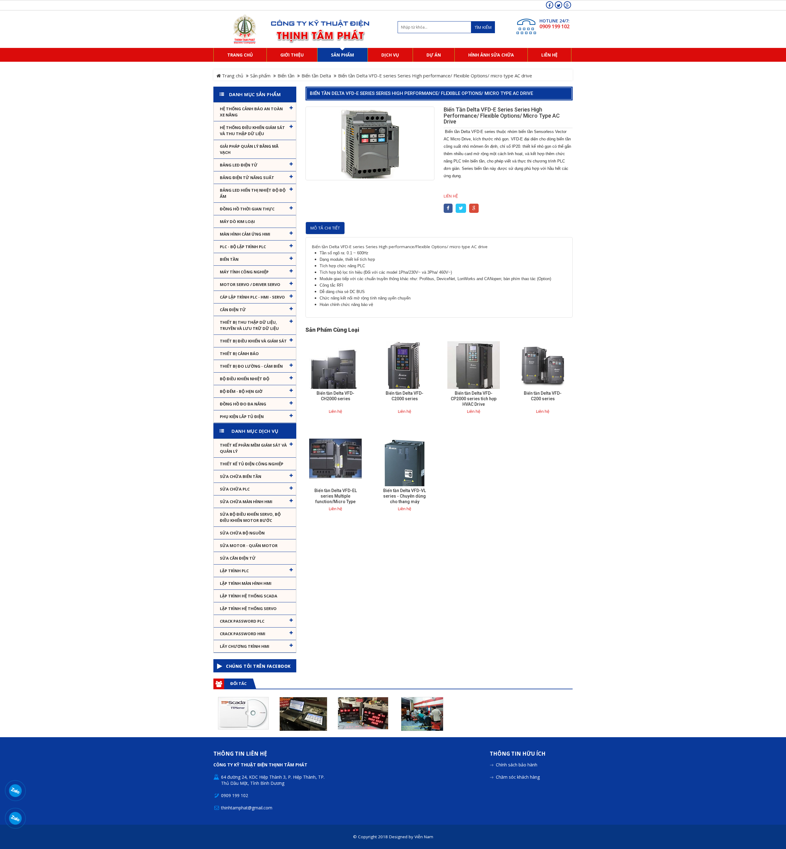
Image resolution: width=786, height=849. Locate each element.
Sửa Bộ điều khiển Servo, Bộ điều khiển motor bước (250, 517)
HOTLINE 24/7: (554, 21)
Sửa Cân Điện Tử (238, 558)
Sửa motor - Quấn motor (249, 545)
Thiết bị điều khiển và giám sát (253, 341)
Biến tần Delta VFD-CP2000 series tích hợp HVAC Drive (473, 399)
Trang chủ (232, 75)
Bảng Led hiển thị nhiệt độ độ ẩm (253, 193)
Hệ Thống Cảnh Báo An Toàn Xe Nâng (251, 112)
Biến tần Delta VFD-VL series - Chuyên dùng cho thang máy (404, 496)
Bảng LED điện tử (239, 165)
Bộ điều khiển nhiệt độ (244, 378)
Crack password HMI (242, 633)
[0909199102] (15, 790)
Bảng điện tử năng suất (247, 177)
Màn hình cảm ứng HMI (245, 234)
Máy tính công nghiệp (244, 272)
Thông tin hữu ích (518, 754)
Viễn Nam (423, 836)
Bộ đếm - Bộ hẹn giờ (241, 391)
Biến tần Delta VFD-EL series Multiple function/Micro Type (335, 496)
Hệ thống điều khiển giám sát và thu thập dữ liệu (252, 130)
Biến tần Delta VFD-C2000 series (404, 396)
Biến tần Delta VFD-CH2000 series (335, 396)
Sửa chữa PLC (235, 489)
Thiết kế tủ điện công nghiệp (251, 464)
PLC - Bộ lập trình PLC (243, 246)
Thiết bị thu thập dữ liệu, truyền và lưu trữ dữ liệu (249, 325)
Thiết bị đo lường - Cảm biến (251, 366)
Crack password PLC (242, 621)
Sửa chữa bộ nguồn (242, 533)
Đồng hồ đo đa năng (243, 404)
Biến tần (286, 75)
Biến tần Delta (316, 75)
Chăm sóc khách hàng (518, 777)
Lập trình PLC (234, 570)
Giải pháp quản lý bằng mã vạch (249, 149)
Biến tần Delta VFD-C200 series (543, 396)
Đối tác (238, 683)
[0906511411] (15, 818)
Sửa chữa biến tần (240, 476)
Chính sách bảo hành (516, 765)
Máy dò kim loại (237, 221)
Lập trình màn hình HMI (245, 583)
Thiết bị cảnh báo (239, 353)
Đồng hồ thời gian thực (247, 209)
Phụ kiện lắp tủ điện (242, 416)
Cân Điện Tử (233, 309)
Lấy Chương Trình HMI (244, 646)
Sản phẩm (260, 75)
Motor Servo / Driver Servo (250, 284)
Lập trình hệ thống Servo (248, 608)
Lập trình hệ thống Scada (248, 596)
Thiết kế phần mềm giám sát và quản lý (253, 448)
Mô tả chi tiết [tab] (325, 228)
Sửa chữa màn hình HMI (246, 501)
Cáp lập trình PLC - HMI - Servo (252, 297)
